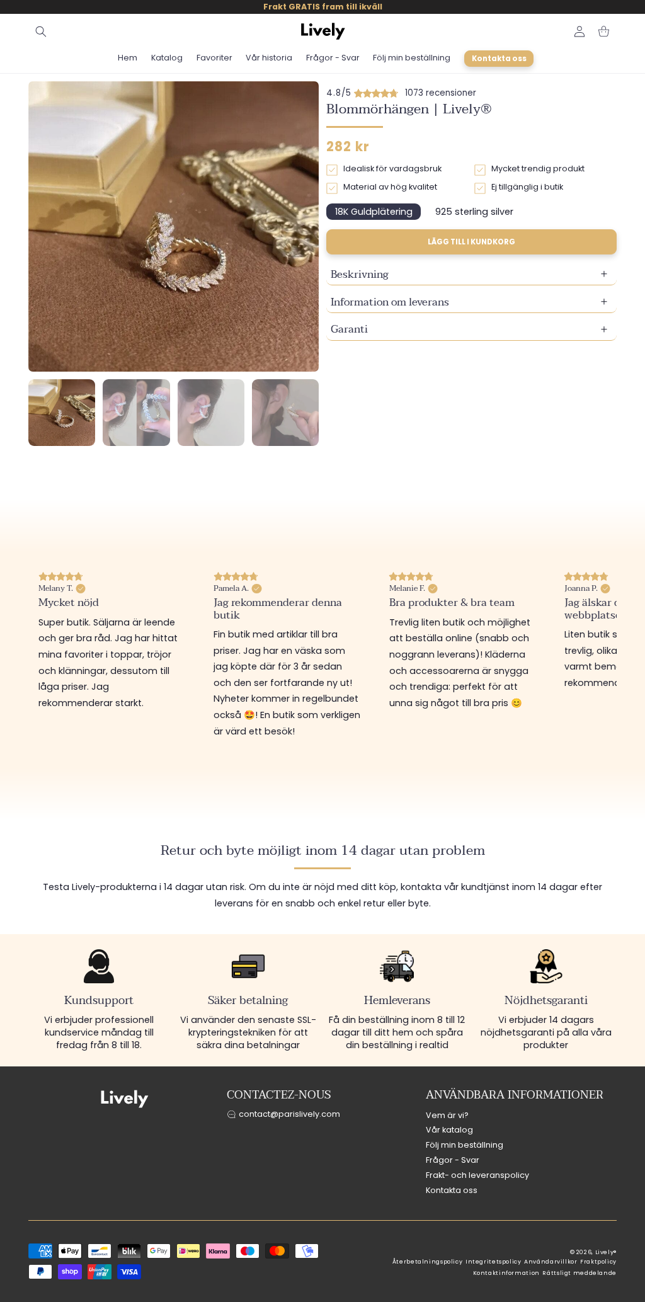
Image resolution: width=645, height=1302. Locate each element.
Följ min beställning (464, 1144)
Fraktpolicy (598, 1261)
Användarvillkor (550, 1261)
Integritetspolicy (493, 1261)
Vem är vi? (447, 1115)
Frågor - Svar (452, 1160)
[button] (41, 31)
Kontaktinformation (506, 1273)
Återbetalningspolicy (427, 1261)
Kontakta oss (451, 1190)
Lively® (606, 1252)
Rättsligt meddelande (579, 1273)
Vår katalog (449, 1129)
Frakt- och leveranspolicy (477, 1175)
